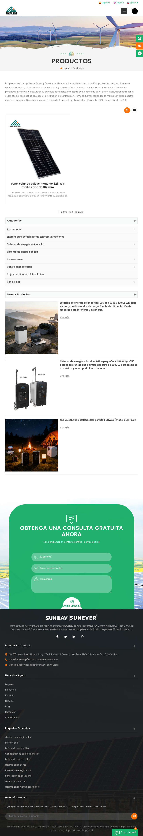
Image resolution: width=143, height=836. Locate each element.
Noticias (9, 701)
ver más (64, 317)
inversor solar (15, 259)
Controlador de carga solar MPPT (22, 754)
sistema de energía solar (18, 737)
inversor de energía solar (18, 770)
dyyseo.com (56, 830)
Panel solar (13, 282)
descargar (10, 712)
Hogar (66, 68)
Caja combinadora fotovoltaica (25, 274)
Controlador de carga (19, 267)
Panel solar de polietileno (18, 776)
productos (10, 690)
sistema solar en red (15, 765)
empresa (9, 684)
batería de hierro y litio (17, 748)
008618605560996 (47, 659)
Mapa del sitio (72, 830)
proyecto (9, 695)
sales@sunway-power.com (44, 665)
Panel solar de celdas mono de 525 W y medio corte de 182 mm (38, 185)
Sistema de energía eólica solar (25, 244)
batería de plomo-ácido (18, 759)
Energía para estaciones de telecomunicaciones (35, 237)
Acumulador (14, 229)
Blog (7, 706)
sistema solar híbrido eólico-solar (22, 787)
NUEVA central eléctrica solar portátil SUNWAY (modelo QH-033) (98, 420)
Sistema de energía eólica (22, 252)
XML (91, 830)
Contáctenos (12, 717)
